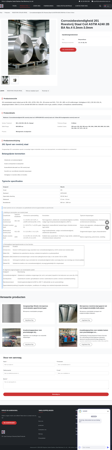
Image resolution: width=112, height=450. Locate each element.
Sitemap (40, 434)
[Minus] (108, 411)
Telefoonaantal (7, 370)
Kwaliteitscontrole (64, 6)
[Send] (108, 447)
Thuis (14, 6)
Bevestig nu (56, 394)
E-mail (59, 370)
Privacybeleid (41, 438)
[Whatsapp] (107, 228)
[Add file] (79, 447)
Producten (24, 6)
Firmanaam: (60, 361)
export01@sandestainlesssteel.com (101, 1)
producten (41, 425)
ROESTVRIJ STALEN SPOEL (19, 12)
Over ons (36, 6)
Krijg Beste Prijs (29, 320)
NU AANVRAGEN (9, 423)
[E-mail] (107, 222)
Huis (1, 12)
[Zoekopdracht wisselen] (100, 6)
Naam (5, 361)
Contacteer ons (81, 6)
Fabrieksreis (48, 6)
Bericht (5, 379)
